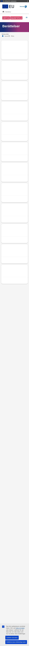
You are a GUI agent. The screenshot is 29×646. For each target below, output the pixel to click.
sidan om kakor (20, 628)
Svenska (23, 6)
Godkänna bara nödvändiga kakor (16, 642)
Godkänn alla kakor (12, 637)
